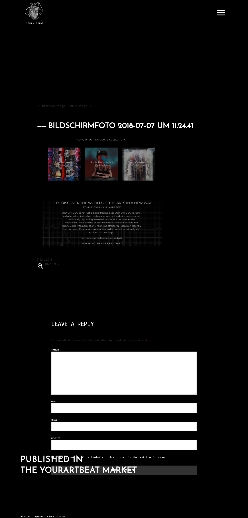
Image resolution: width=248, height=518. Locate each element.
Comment (56, 350)
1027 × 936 (51, 264)
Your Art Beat (25, 516)
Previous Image (53, 106)
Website (55, 438)
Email (55, 420)
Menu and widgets (221, 12)
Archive (62, 516)
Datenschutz (50, 516)
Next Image (78, 106)
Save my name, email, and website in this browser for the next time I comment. (112, 457)
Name (54, 402)
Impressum (38, 516)
